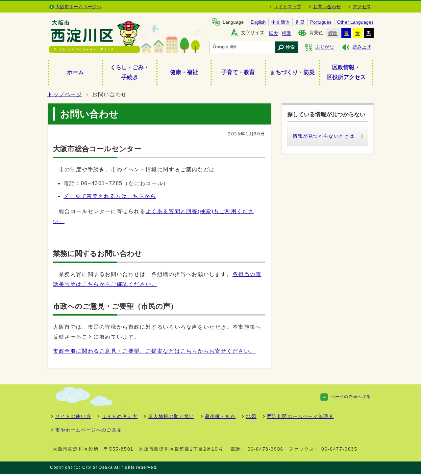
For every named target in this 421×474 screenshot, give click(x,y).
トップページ (64, 94)
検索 (290, 47)
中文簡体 (280, 22)
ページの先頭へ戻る (351, 397)
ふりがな (324, 47)
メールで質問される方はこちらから (109, 196)
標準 (286, 33)
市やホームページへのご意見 (88, 429)
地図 (251, 416)
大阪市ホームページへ (78, 6)
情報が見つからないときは (323, 136)
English (258, 22)
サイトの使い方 (73, 416)
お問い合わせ (327, 6)
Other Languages (355, 22)
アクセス (362, 6)
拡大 (273, 33)
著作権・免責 (220, 416)
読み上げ (362, 47)
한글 (300, 22)
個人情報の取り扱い (171, 416)
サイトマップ (287, 6)
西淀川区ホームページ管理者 (300, 416)
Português (321, 22)
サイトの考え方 (119, 416)
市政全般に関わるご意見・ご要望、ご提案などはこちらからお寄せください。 (154, 351)
